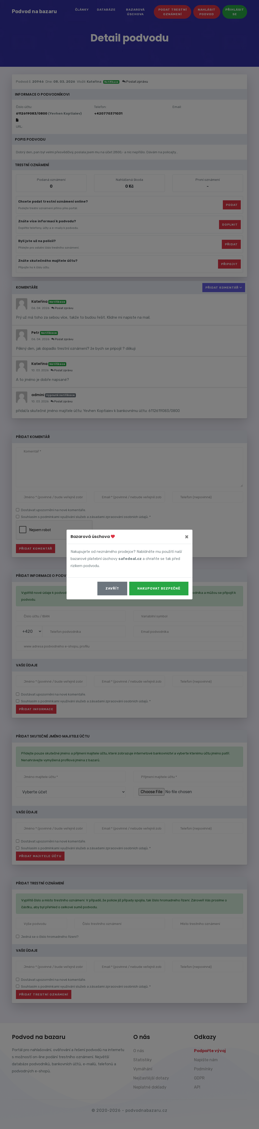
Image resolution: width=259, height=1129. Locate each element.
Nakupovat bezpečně (158, 588)
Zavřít (112, 588)
